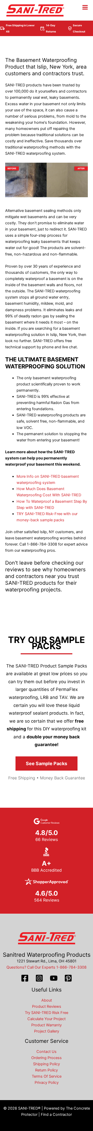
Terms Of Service (46, 1076)
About (46, 1000)
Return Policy (46, 1070)
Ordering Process (46, 1057)
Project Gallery (46, 1031)
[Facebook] (25, 978)
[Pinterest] (68, 978)
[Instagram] (39, 978)
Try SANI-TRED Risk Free (46, 1012)
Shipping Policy (46, 1064)
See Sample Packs (46, 763)
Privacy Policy (47, 1082)
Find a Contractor (56, 1114)
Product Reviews (46, 1006)
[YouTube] (54, 978)
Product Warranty (46, 1025)
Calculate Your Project (46, 1019)
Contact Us (46, 1051)
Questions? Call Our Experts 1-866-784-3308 (46, 967)
